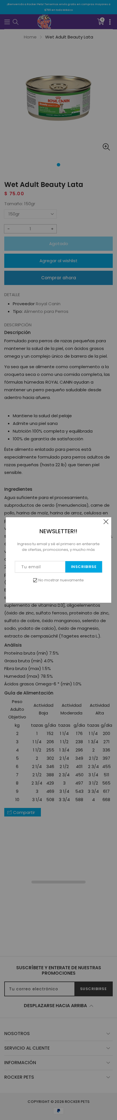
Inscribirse (84, 566)
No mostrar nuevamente (61, 580)
